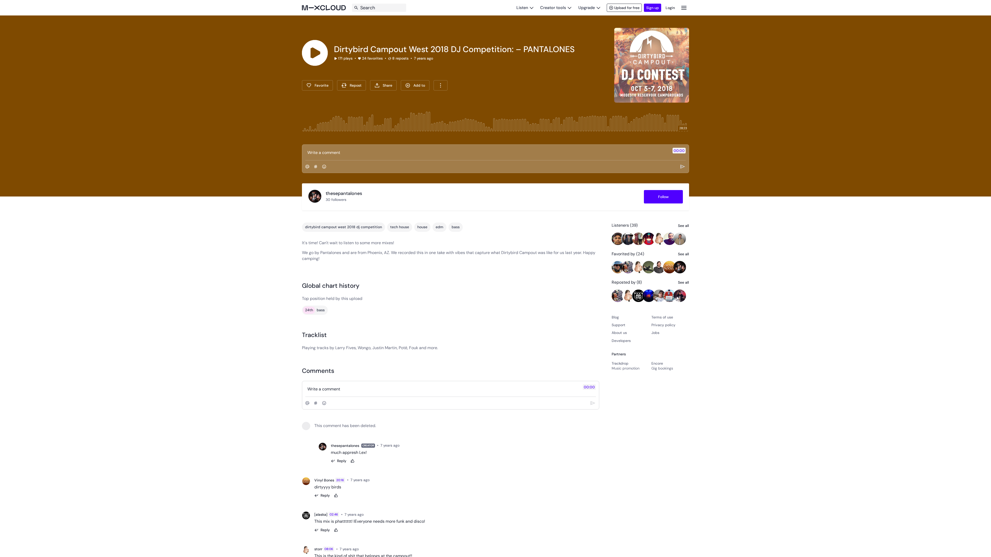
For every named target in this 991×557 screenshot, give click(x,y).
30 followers (336, 199)
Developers (621, 340)
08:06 (328, 549)
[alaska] (320, 514)
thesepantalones (345, 445)
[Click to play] (315, 53)
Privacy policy (663, 325)
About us (619, 332)
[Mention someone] (307, 167)
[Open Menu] (684, 7)
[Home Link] (324, 7)
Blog (615, 317)
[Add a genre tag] (316, 167)
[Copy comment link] (402, 445)
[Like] (352, 461)
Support (618, 325)
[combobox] (440, 85)
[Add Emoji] (324, 166)
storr (318, 549)
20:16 (340, 480)
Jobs (655, 332)
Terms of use (662, 317)
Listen (522, 7)
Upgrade (586, 7)
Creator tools (553, 7)
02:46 (334, 514)
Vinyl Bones (324, 480)
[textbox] (486, 152)
